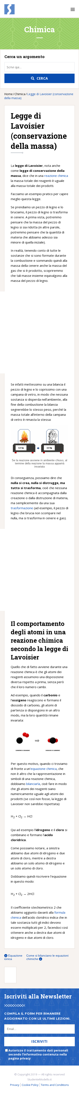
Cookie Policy (30, 1085)
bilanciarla (33, 784)
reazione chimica (56, 176)
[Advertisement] (29, 332)
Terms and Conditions (55, 1085)
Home (8, 94)
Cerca (42, 78)
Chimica (20, 94)
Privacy (14, 1085)
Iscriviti (39, 1041)
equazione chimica (44, 769)
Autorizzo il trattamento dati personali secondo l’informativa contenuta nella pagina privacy (38, 1054)
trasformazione (22, 508)
